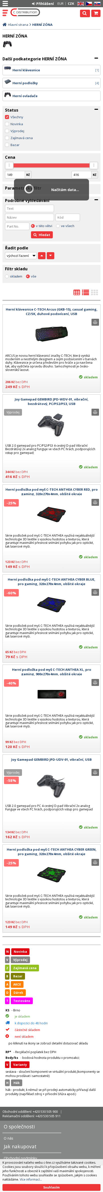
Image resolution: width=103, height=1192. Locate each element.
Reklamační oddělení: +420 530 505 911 (31, 1116)
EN (80, 4)
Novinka (16, 124)
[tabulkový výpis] (77, 294)
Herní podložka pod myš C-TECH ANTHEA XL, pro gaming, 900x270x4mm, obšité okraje (51, 671)
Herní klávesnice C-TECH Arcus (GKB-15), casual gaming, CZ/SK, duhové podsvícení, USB (52, 311)
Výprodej (17, 131)
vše (33, 276)
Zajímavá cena (21, 138)
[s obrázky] (85, 294)
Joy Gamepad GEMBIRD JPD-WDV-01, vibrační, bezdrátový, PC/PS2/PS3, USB (51, 401)
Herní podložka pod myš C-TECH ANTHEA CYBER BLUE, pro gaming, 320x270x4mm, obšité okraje (51, 581)
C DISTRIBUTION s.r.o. (25, 12)
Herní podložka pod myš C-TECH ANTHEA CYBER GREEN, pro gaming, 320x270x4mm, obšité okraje (51, 851)
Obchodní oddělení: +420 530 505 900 (30, 1111)
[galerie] (94, 294)
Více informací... (31, 1179)
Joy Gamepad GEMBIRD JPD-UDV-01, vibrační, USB (51, 759)
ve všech (67, 226)
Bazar (15, 145)
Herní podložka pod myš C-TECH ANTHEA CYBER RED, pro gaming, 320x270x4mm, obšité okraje (52, 491)
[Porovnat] (95, 322)
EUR (61, 3)
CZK (71, 3)
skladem (16, 276)
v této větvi (44, 226)
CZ (88, 4)
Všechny (16, 117)
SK (96, 4)
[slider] (9, 165)
